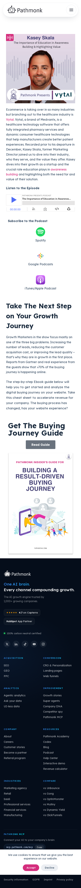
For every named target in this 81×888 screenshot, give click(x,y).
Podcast (48, 752)
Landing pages (52, 670)
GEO (7, 670)
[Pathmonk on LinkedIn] (16, 644)
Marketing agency (15, 788)
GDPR (36, 879)
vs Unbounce (51, 788)
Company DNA (52, 706)
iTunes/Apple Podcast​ (40, 288)
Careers (8, 742)
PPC (6, 676)
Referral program (15, 758)
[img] (26, 9)
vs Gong (48, 793)
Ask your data (13, 701)
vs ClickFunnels (52, 815)
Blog (46, 747)
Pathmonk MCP (53, 717)
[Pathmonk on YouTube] (34, 644)
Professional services (17, 804)
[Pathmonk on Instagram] (43, 644)
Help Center (50, 758)
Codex (47, 742)
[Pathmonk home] (18, 573)
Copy (39, 847)
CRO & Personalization (57, 665)
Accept (31, 867)
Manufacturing (13, 815)
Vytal (10, 119)
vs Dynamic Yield (54, 810)
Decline (49, 867)
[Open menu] (71, 10)
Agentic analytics (14, 695)
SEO (6, 665)
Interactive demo (54, 763)
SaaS (7, 799)
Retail (7, 793)
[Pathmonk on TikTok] (25, 644)
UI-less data (12, 706)
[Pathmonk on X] (7, 644)
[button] (40, 444)
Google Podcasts (40, 264)
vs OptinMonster (53, 799)
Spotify (40, 240)
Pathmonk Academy (56, 736)
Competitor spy (53, 711)
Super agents (51, 701)
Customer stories (14, 747)
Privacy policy (65, 879)
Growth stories (52, 695)
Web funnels (51, 676)
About (7, 736)
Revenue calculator (55, 769)
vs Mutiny (49, 804)
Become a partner (15, 752)
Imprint (48, 879)
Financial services (15, 810)
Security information (16, 879)
